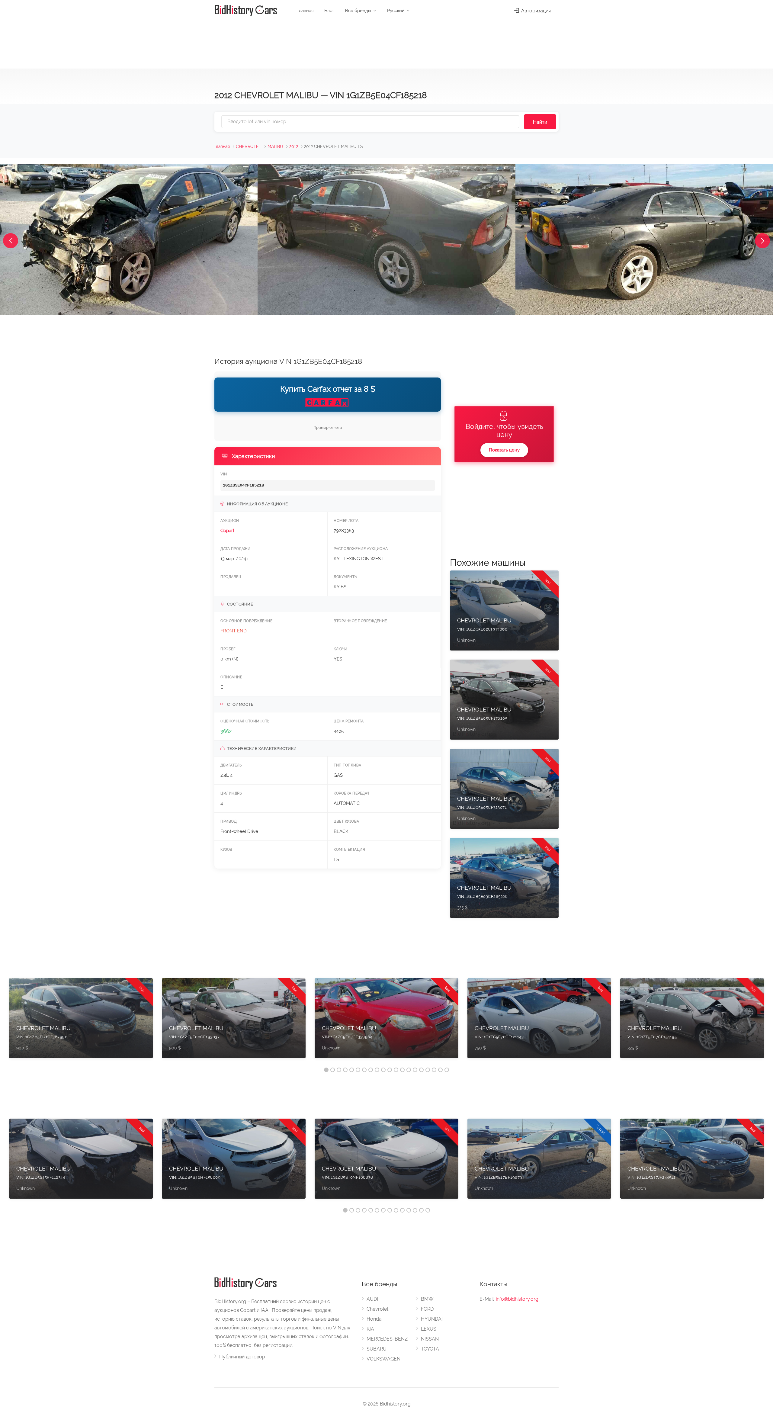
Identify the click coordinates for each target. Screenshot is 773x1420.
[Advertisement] (386, 42)
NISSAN (430, 1339)
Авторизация (535, 11)
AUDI (372, 1299)
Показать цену (504, 450)
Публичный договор (242, 1357)
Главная (305, 10)
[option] (81, 1021)
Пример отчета (327, 427)
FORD (427, 1309)
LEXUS (428, 1329)
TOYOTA (430, 1349)
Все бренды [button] (358, 10)
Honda (374, 1319)
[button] (10, 240)
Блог (329, 10)
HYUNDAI (432, 1319)
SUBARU (376, 1349)
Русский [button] (396, 10)
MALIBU (275, 146)
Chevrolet (377, 1309)
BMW (427, 1299)
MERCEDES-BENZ (387, 1339)
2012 (293, 146)
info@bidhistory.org (517, 1299)
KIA (370, 1329)
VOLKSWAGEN (383, 1359)
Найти (540, 122)
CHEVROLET (248, 146)
